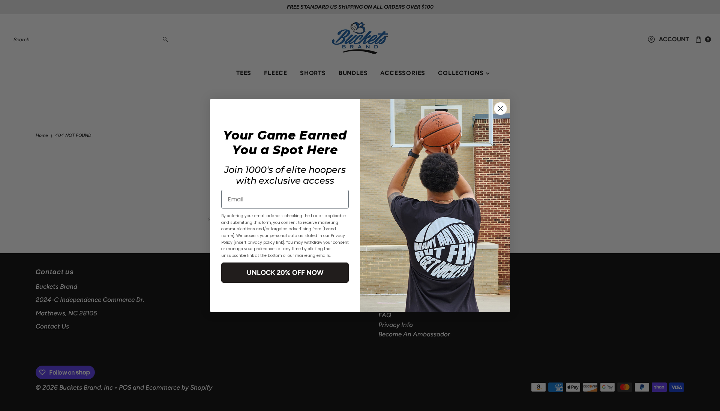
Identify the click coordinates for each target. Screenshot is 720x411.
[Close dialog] (500, 108)
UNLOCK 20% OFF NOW (285, 272)
